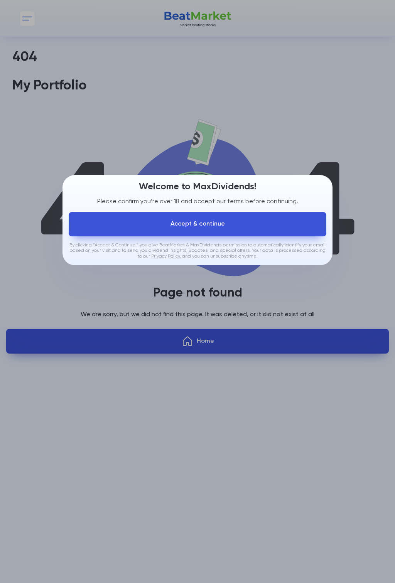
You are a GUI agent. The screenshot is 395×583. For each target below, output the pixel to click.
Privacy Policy (165, 256)
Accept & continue (197, 224)
